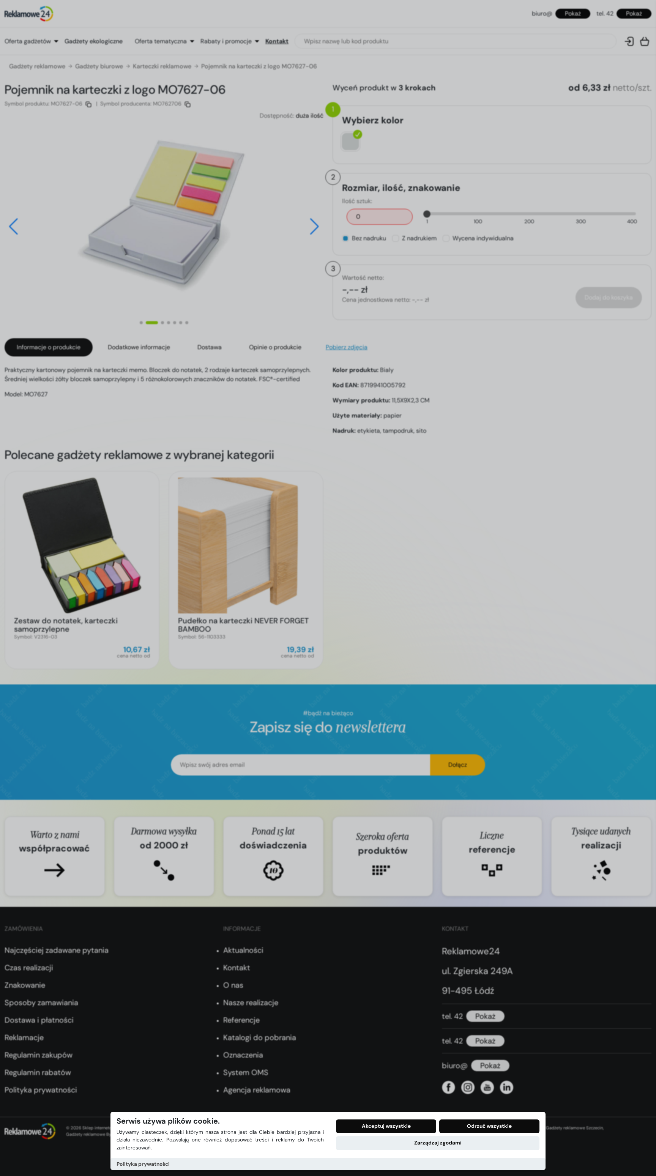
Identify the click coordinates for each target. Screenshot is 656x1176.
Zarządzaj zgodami (438, 1143)
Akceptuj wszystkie (386, 1126)
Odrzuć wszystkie (489, 1126)
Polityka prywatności (143, 1164)
